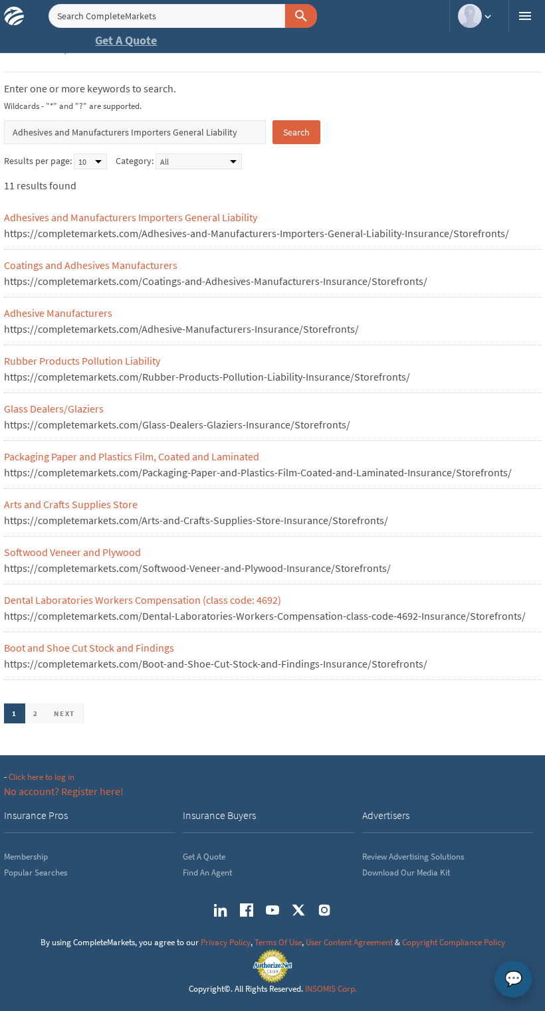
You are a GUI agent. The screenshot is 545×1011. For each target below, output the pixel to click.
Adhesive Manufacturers (58, 313)
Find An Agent (207, 872)
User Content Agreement (349, 942)
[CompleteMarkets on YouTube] (272, 910)
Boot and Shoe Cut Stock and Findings (89, 647)
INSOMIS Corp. (331, 988)
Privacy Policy (226, 942)
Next (64, 713)
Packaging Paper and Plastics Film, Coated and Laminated (131, 456)
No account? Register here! (64, 791)
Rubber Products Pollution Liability (82, 360)
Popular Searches (35, 872)
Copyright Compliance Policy (453, 942)
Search (296, 132)
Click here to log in (41, 776)
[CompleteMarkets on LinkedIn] (220, 910)
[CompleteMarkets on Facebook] (246, 910)
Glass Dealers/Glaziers (54, 408)
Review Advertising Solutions (413, 856)
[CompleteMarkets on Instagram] (324, 910)
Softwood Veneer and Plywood (72, 552)
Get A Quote (126, 40)
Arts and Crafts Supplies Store (71, 504)
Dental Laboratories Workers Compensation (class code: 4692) (142, 599)
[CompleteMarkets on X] (298, 910)
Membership (26, 856)
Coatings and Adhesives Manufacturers (90, 265)
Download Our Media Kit (406, 872)
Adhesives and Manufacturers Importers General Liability (130, 217)
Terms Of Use (278, 942)
